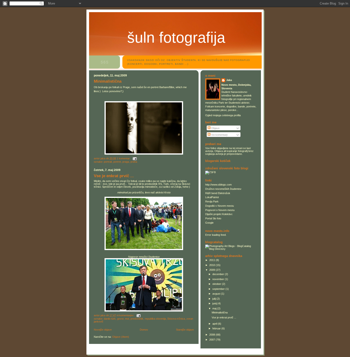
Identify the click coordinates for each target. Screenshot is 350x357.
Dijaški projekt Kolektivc (219, 214)
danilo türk (110, 318)
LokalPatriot (212, 197)
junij (214, 303)
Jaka (229, 80)
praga (125, 161)
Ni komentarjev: (126, 315)
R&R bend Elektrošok (217, 193)
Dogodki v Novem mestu (219, 205)
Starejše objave (185, 329)
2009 (212, 269)
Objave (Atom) (120, 336)
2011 (212, 260)
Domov (144, 329)
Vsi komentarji (218, 134)
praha (133, 161)
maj (214, 308)
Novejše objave (103, 329)
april (215, 323)
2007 (212, 339)
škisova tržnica (176, 318)
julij (214, 298)
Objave (215, 128)
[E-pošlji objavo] (134, 158)
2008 (212, 334)
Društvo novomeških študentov (223, 188)
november (218, 279)
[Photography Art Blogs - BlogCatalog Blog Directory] (230, 248)
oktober (217, 283)
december (218, 274)
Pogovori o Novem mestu (220, 210)
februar (216, 328)
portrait (108, 161)
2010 (212, 265)
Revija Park (212, 201)
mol (127, 318)
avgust (216, 293)
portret (117, 161)
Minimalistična (107, 81)
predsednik (136, 318)
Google (209, 222)
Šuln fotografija (176, 37)
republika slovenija (155, 318)
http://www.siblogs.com (218, 184)
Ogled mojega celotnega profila (223, 115)
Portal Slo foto (213, 218)
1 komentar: (124, 158)
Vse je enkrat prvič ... (114, 176)
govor (120, 318)
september (218, 288)
